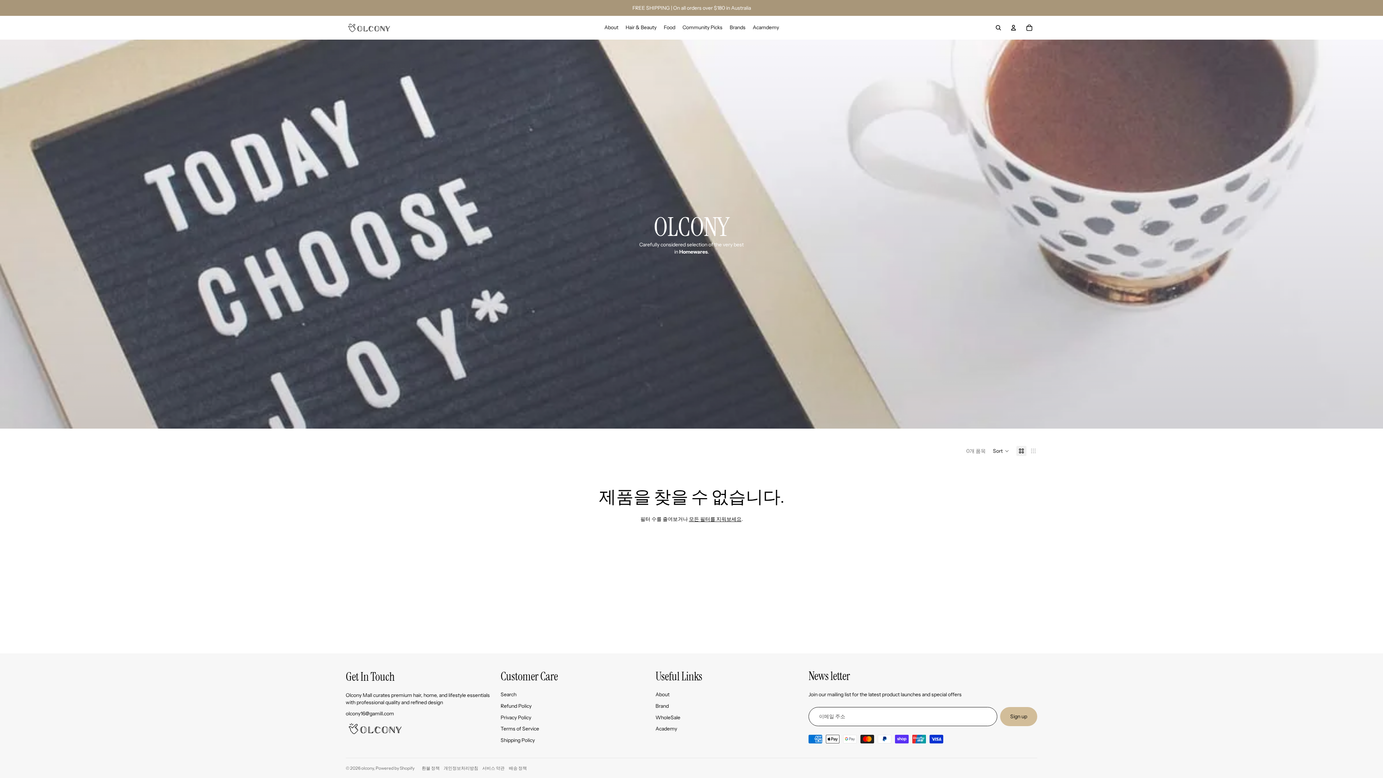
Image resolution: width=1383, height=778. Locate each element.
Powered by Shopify (395, 768)
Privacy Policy (516, 717)
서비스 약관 (493, 768)
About (662, 694)
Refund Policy (516, 706)
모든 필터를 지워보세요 (715, 519)
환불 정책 (431, 768)
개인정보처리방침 (461, 768)
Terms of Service (520, 728)
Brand (662, 706)
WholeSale (667, 717)
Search (508, 694)
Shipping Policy (518, 740)
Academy (666, 728)
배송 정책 (518, 768)
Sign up (1018, 716)
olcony (367, 768)
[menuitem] (611, 28)
